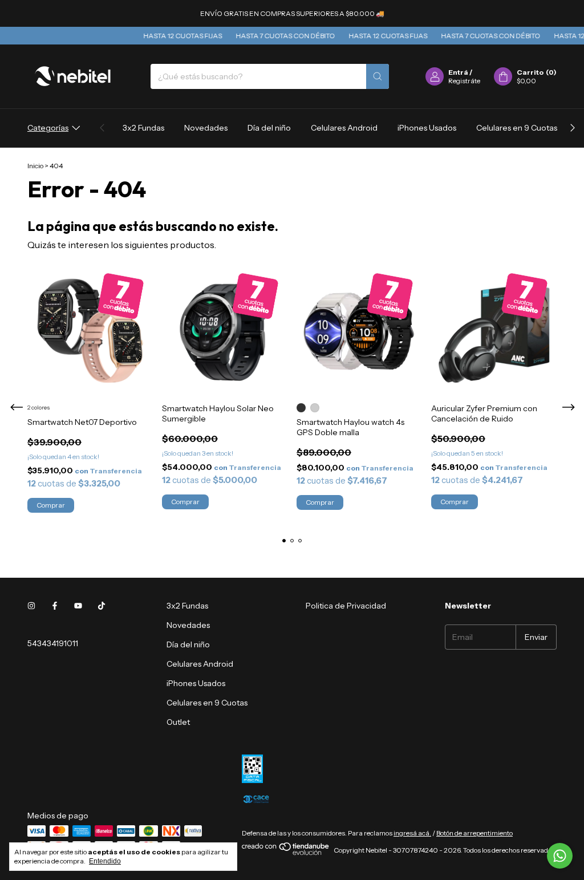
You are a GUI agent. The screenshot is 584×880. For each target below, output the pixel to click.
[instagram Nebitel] (31, 606)
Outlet (178, 722)
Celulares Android (344, 128)
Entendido (105, 861)
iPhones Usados (427, 128)
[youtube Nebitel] (78, 606)
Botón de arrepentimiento (474, 833)
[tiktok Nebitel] (102, 606)
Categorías (47, 128)
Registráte (464, 80)
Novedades (206, 128)
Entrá (458, 72)
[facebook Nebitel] (55, 606)
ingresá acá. (412, 833)
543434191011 (52, 643)
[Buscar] (377, 76)
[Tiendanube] (286, 853)
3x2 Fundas (143, 128)
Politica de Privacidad (346, 606)
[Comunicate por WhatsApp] (560, 856)
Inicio (35, 165)
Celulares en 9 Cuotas (516, 128)
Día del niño (269, 128)
